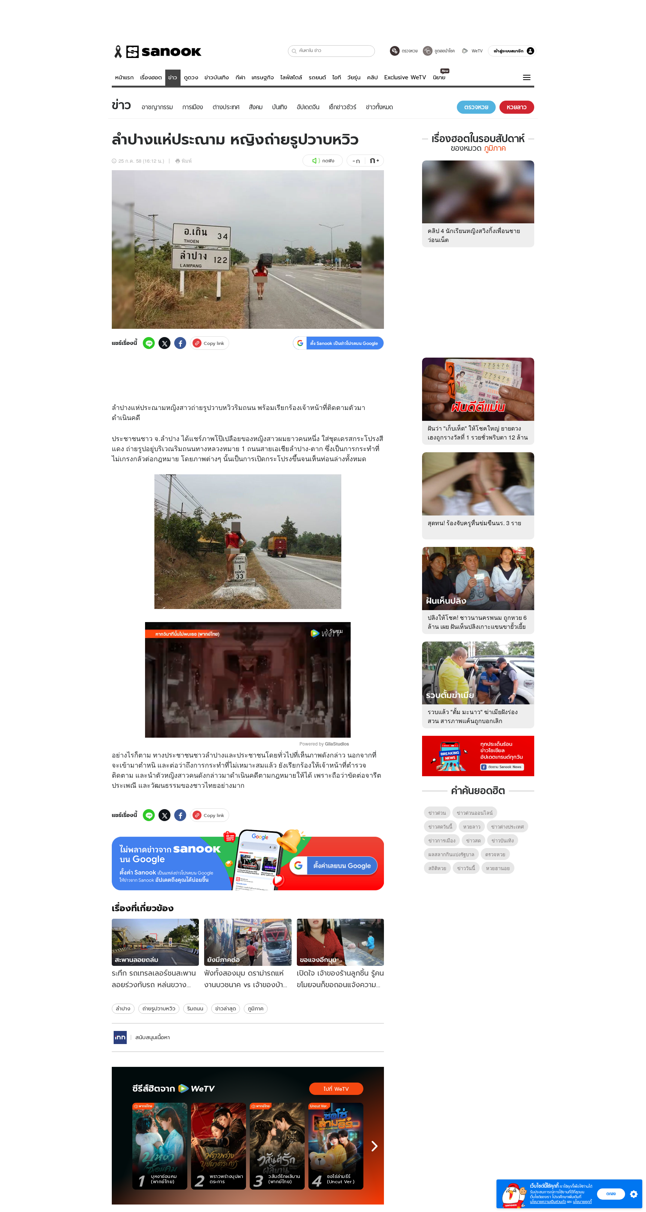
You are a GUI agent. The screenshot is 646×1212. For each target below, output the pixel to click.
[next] (374, 1146)
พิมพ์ (187, 160)
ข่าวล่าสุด (225, 1008)
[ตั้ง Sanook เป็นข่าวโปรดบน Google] (248, 860)
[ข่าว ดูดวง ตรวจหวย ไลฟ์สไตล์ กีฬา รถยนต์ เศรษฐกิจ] (157, 51)
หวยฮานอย (498, 868)
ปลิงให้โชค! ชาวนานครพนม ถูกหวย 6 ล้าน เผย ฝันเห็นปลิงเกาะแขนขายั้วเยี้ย (477, 622)
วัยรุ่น (353, 77)
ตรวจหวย (495, 854)
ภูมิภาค (256, 1008)
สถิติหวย (437, 868)
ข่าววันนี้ (466, 868)
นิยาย (439, 77)
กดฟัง (328, 160)
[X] (164, 343)
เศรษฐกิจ (263, 77)
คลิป (372, 77)
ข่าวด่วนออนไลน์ (475, 812)
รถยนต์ (317, 77)
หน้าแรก (124, 77)
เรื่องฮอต (151, 77)
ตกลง (611, 1193)
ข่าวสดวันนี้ (440, 826)
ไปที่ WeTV (336, 1089)
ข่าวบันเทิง (216, 77)
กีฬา (240, 77)
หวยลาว (471, 826)
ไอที (336, 77)
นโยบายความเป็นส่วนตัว (548, 1202)
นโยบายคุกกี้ (582, 1202)
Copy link (214, 343)
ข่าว (172, 77)
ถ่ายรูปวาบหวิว (158, 1008)
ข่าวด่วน (437, 812)
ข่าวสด (473, 840)
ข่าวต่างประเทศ (507, 826)
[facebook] (180, 343)
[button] (294, 51)
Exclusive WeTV (405, 77)
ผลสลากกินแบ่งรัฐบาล (451, 854)
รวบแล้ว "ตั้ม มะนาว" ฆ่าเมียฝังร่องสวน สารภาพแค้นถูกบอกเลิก (473, 716)
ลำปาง (123, 1008)
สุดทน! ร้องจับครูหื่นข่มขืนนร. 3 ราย (474, 522)
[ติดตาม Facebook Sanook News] (478, 755)
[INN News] (120, 1037)
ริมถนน (195, 1008)
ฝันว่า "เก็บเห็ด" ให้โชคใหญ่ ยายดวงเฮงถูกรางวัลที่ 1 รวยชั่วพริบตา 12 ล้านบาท (478, 437)
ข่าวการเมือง (441, 840)
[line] (149, 343)
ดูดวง (191, 77)
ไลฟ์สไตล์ (291, 77)
